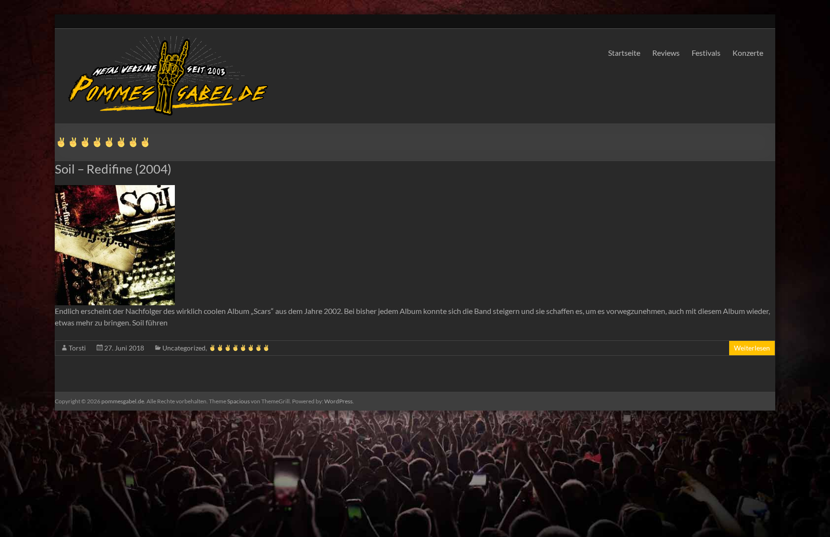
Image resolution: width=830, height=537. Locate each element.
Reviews (666, 52)
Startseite (624, 52)
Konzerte (747, 52)
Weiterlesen (752, 348)
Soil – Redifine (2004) (113, 168)
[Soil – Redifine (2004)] (415, 245)
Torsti (77, 348)
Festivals (706, 52)
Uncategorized (184, 348)
